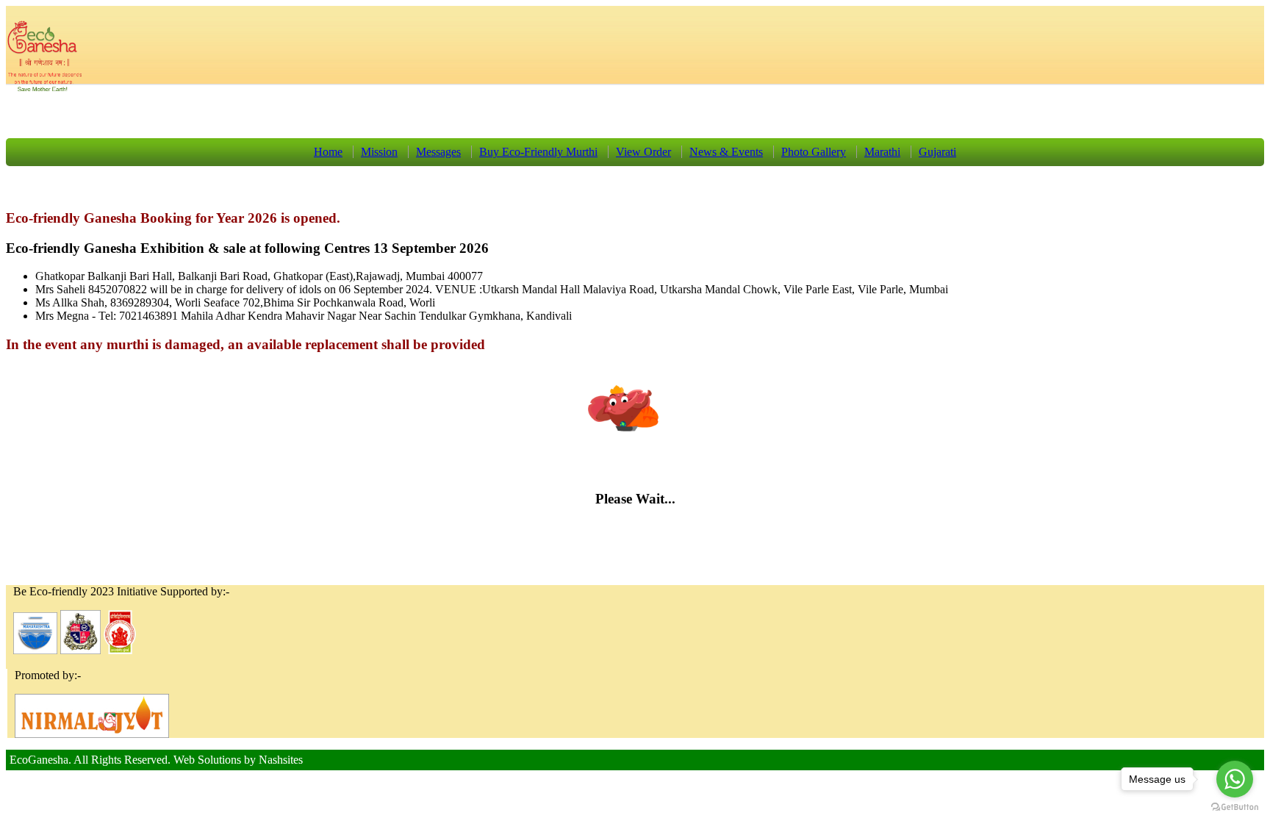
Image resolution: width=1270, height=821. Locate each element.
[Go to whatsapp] (1234, 779)
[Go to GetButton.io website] (1234, 807)
